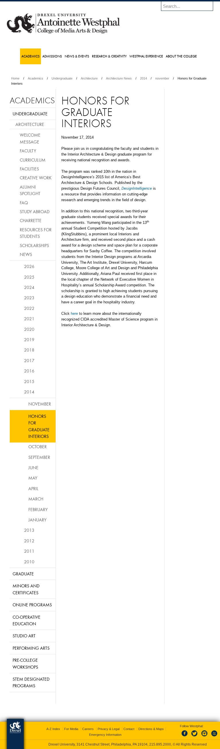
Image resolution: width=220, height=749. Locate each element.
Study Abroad (35, 211)
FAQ (24, 202)
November (39, 404)
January (37, 520)
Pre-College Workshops (25, 663)
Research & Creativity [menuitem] (109, 56)
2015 (29, 381)
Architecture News (119, 78)
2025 (29, 277)
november (162, 78)
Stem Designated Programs (31, 682)
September (39, 457)
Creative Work (36, 178)
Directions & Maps (151, 729)
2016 (29, 371)
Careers (88, 729)
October (37, 446)
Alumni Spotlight (30, 190)
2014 (143, 78)
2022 (29, 308)
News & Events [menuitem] (77, 56)
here (74, 313)
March (35, 499)
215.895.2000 (160, 744)
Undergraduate (62, 78)
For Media (71, 729)
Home (15, 78)
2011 (29, 551)
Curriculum (33, 160)
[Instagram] (204, 736)
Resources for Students (36, 233)
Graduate (23, 574)
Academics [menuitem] (30, 56)
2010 (29, 561)
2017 (29, 360)
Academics (35, 78)
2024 (29, 287)
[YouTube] (214, 736)
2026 (29, 266)
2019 (29, 339)
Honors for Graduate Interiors (39, 426)
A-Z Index (53, 729)
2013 (29, 530)
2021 (29, 318)
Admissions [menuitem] (52, 56)
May (32, 478)
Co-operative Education (26, 620)
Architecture (89, 78)
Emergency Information (105, 734)
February (38, 509)
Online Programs (32, 605)
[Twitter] (195, 736)
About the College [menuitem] (181, 56)
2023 (29, 297)
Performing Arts (31, 648)
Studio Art (24, 636)
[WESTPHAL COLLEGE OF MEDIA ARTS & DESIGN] (63, 33)
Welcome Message (30, 138)
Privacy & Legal (108, 729)
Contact (128, 729)
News (26, 254)
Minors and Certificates (26, 589)
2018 (29, 350)
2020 (29, 329)
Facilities (29, 169)
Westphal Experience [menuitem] (146, 56)
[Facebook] (185, 736)
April (33, 488)
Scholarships (34, 245)
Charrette (31, 220)
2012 (29, 541)
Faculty (28, 151)
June (33, 467)
